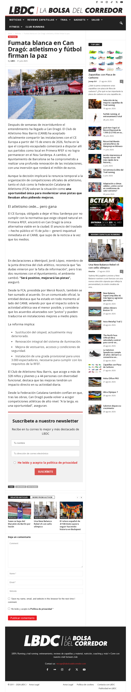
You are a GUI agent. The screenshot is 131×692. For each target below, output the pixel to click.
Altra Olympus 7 (110, 392)
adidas (92, 70)
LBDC (13, 61)
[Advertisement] (45, 250)
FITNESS (14, 26)
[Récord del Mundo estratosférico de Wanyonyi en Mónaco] (95, 145)
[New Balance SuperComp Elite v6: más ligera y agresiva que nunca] (95, 297)
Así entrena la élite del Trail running (113, 171)
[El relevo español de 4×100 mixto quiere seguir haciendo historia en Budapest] (71, 510)
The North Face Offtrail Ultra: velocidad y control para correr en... (111, 339)
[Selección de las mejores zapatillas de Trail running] (95, 104)
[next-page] (81, 497)
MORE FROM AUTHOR (42, 497)
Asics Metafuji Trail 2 (112, 321)
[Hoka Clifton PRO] (95, 382)
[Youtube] (121, 2)
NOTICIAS (15, 19)
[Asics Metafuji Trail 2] (95, 325)
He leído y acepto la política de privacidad (47, 462)
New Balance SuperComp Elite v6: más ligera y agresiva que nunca (113, 297)
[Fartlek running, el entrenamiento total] (95, 117)
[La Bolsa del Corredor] (65, 10)
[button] (121, 23)
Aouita (92, 271)
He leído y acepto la (32, 609)
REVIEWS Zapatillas (40, 19)
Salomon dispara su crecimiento (112, 407)
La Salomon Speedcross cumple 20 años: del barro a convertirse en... (112, 354)
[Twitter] (117, 2)
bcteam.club (71, 657)
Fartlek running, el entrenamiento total (112, 115)
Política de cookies (85, 684)
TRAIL (64, 19)
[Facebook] (97, 2)
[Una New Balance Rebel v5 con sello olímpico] (45, 510)
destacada (32, 487)
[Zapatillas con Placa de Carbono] (106, 60)
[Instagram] (107, 2)
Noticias (18, 33)
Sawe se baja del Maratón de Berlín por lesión (19, 524)
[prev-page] (77, 497)
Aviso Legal (68, 684)
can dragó (20, 487)
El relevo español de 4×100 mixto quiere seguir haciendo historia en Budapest (70, 525)
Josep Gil (93, 81)
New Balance (40, 517)
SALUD (96, 19)
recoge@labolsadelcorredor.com (71, 663)
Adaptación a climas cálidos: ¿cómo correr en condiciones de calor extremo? (113, 187)
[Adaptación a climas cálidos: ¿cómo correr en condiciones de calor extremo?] (95, 187)
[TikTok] (112, 2)
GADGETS (79, 19)
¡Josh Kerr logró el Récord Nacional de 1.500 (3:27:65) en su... (113, 130)
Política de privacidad (41, 609)
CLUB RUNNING (35, 26)
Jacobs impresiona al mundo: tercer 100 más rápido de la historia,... (112, 159)
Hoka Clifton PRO (111, 378)
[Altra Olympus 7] (95, 395)
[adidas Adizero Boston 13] (95, 311)
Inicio (10, 33)
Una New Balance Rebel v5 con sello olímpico (43, 524)
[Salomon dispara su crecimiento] (95, 409)
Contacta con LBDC (106, 684)
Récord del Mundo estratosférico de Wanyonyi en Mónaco (113, 144)
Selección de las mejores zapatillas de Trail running (113, 102)
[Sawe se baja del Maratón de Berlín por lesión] (19, 510)
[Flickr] (102, 2)
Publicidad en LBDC (107, 688)
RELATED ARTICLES (19, 497)
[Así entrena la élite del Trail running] (95, 173)
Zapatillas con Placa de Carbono (102, 76)
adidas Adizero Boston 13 (110, 309)
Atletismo (13, 517)
